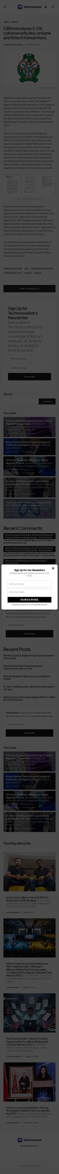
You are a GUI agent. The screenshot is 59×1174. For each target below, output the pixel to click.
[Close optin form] (53, 569)
